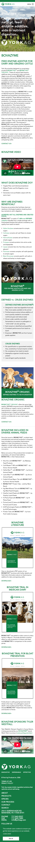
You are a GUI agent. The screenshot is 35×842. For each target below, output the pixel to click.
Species (5, 799)
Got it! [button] (11, 838)
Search (5, 808)
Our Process (7, 802)
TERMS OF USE (6, 781)
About (4, 793)
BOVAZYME (23, 731)
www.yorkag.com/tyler (24, 733)
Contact (5, 805)
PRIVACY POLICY (7, 783)
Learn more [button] (7, 833)
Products (6, 796)
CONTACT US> (6, 143)
